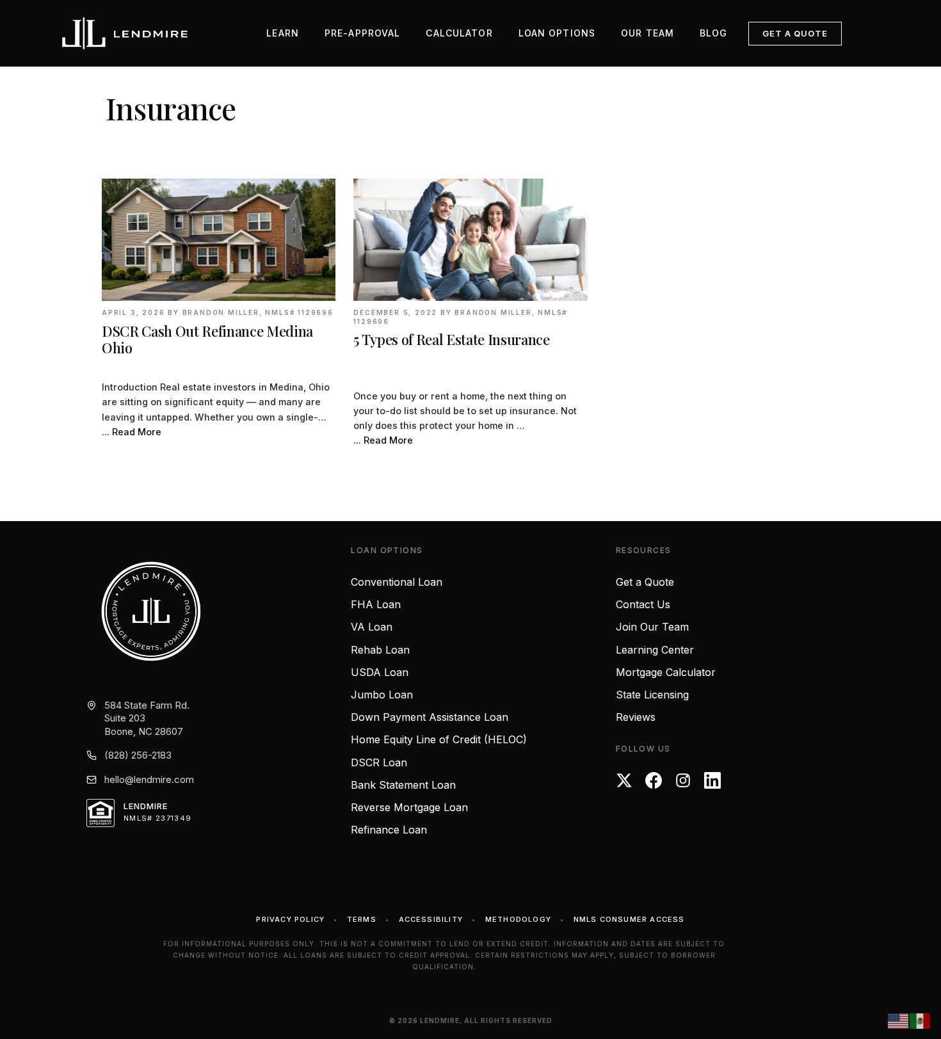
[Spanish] (920, 1020)
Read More (136, 431)
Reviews (635, 717)
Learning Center (655, 649)
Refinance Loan (389, 829)
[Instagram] (683, 780)
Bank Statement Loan (403, 784)
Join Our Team (652, 626)
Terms (361, 919)
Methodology (518, 919)
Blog (713, 33)
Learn (282, 33)
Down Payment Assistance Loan (429, 717)
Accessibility (431, 919)
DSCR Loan (379, 762)
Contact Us (643, 604)
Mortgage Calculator (666, 672)
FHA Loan (376, 604)
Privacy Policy (290, 919)
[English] (899, 1020)
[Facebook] (653, 780)
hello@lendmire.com (149, 779)
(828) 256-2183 (138, 755)
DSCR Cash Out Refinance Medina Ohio (207, 340)
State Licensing (652, 694)
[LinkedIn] (712, 780)
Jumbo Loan (382, 694)
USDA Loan (379, 672)
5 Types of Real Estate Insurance (451, 339)
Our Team (647, 33)
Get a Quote (795, 33)
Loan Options (557, 33)
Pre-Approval (362, 33)
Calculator (459, 33)
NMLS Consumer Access (629, 919)
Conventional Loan (396, 582)
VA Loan (371, 626)
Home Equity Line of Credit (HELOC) (439, 739)
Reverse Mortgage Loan (409, 807)
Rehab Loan (380, 649)
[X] (624, 780)
